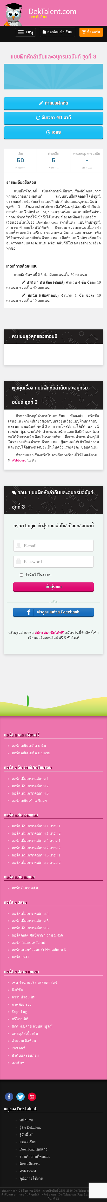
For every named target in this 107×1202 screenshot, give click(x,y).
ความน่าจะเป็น (24, 997)
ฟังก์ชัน (17, 990)
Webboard (18, 460)
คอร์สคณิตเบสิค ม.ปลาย (31, 753)
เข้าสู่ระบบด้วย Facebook (58, 612)
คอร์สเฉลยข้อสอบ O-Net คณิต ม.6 (39, 950)
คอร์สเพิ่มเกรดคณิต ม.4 (30, 913)
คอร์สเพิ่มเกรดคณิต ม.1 (30, 779)
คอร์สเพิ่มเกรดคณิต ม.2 (30, 786)
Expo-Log (19, 1012)
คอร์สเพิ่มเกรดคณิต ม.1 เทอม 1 (36, 826)
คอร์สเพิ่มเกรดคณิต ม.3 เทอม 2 (36, 863)
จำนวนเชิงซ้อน (24, 1041)
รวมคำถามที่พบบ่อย (34, 1157)
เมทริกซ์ (18, 1063)
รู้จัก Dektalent (30, 1127)
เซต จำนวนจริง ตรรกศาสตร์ (34, 983)
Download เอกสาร (33, 1149)
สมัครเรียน (28, 1142)
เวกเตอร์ (18, 1048)
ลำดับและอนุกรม (25, 1055)
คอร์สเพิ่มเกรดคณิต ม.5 (30, 921)
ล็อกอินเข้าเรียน (59, 32)
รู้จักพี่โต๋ (25, 1135)
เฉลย (55, 132)
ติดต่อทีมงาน (29, 1164)
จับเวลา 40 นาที (55, 118)
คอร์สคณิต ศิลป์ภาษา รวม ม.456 (37, 935)
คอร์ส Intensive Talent (28, 943)
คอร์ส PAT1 (21, 957)
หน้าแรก (26, 1120)
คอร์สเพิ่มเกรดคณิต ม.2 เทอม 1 (36, 841)
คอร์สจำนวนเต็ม (25, 888)
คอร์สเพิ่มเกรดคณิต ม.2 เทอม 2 (36, 848)
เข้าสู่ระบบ (54, 586)
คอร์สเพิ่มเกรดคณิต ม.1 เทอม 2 (36, 833)
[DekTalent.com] (13, 13)
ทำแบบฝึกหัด (56, 103)
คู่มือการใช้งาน (31, 1178)
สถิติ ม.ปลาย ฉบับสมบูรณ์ (32, 1026)
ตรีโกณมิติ (20, 1019)
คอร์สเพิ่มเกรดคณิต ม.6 (30, 928)
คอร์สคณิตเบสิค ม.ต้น (29, 746)
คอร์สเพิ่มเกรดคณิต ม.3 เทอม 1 (36, 855)
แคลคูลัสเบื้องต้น (25, 1034)
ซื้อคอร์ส (93, 32)
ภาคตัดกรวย (21, 1004)
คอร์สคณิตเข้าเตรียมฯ (29, 801)
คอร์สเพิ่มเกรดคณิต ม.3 (30, 793)
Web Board (27, 1171)
